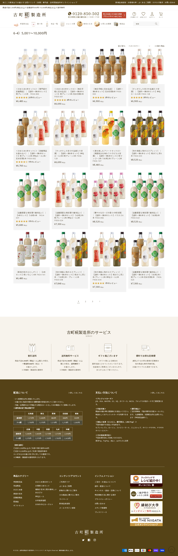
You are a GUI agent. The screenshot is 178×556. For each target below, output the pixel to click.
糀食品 (16, 501)
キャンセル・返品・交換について (108, 490)
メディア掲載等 (101, 508)
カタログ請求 (157, 2)
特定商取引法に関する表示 (105, 495)
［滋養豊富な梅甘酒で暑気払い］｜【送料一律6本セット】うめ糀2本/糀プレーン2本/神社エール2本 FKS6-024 (69, 216)
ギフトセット (18, 505)
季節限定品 (17, 482)
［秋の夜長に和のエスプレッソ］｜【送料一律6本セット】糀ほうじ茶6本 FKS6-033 (146, 153)
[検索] (156, 24)
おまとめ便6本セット (43, 482)
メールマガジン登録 (67, 508)
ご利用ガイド (64, 482)
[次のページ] (99, 301)
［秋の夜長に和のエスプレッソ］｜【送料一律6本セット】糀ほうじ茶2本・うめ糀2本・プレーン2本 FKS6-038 (69, 276)
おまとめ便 (17, 489)
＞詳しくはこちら (75, 393)
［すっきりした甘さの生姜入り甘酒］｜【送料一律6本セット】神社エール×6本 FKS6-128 (146, 91)
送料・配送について (103, 486)
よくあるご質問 (144, 2)
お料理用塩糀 (40, 500)
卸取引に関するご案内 (68, 490)
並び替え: (122, 46)
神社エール (39, 496)
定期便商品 (17, 497)
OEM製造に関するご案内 (69, 495)
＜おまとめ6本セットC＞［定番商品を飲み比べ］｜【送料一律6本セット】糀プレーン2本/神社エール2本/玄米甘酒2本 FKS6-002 (31, 155)
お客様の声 (132, 2)
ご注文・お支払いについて (105, 482)
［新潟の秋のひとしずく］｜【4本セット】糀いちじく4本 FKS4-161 (31, 273)
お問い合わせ (170, 2)
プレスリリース (101, 512)
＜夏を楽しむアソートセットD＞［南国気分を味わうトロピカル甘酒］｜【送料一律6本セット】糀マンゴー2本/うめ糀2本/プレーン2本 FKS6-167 (107, 156)
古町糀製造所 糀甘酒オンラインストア (32, 550)
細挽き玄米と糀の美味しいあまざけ (46, 491)
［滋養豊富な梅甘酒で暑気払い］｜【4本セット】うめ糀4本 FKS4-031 (31, 215)
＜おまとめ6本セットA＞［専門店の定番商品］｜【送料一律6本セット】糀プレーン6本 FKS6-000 (31, 91)
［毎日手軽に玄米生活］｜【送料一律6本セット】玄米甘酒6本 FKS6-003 (108, 91)
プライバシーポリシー (103, 499)
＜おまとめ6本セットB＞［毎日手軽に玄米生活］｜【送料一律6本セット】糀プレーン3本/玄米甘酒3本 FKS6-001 (69, 93)
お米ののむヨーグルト (44, 504)
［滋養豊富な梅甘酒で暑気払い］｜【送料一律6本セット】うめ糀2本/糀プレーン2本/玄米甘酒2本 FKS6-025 (146, 276)
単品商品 (16, 486)
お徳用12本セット (42, 486)
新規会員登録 (120, 2)
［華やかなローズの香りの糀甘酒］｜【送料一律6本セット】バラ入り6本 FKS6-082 (108, 215)
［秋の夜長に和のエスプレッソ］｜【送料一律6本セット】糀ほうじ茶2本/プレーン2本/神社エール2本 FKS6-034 (108, 276)
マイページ (63, 499)
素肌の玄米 (17, 494)
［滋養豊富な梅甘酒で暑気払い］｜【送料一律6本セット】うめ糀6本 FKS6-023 (146, 215)
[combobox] (146, 23)
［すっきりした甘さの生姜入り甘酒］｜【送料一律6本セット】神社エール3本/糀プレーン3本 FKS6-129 (69, 155)
